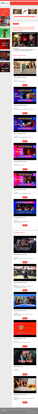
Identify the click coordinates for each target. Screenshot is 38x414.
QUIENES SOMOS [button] (9, 6)
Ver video (25, 85)
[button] (25, 67)
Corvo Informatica (34, 411)
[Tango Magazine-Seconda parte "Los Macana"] (25, 384)
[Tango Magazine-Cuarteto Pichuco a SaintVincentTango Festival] (25, 95)
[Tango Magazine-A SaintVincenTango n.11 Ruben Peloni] (25, 179)
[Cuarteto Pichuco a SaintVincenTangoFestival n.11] (25, 207)
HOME (3, 6)
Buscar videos (3, 14)
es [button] (31, 6)
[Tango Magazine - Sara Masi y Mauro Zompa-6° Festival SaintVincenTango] (25, 328)
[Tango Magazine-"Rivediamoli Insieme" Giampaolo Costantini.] (25, 300)
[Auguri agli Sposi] (25, 356)
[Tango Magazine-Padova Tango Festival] (25, 67)
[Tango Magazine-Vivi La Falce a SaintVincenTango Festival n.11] (25, 123)
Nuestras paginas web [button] (21, 6)
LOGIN (35, 6)
